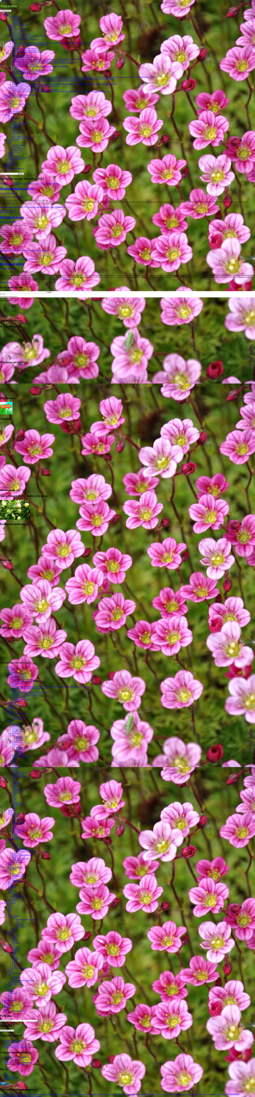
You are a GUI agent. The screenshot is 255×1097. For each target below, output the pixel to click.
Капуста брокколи (18, 774)
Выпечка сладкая (14, 156)
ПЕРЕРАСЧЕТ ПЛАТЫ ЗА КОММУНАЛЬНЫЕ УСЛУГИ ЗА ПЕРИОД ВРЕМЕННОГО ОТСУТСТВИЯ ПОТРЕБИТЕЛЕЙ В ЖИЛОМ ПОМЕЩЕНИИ (64, 84)
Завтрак (10, 711)
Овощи (37, 183)
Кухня (10, 102)
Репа (13, 796)
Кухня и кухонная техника (21, 104)
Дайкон (14, 937)
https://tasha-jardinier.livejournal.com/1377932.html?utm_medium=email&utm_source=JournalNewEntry (33, 207)
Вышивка (11, 991)
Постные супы (17, 731)
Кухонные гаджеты (18, 876)
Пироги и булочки (14, 152)
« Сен (2, 315)
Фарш (14, 762)
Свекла (14, 797)
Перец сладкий (17, 789)
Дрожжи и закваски (18, 145)
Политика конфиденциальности (15, 97)
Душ (9, 889)
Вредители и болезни (19, 968)
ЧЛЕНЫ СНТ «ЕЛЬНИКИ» (17, 677)
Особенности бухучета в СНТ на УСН (25, 57)
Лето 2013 (15, 21)
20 (11, 309)
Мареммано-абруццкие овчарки (27, 919)
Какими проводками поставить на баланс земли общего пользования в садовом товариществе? (44, 63)
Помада (14, 835)
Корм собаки (20, 926)
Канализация (12, 900)
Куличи (14, 828)
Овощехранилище (18, 896)
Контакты (7, 166)
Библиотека (12, 885)
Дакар (18, 923)
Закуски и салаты (14, 118)
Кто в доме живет (14, 111)
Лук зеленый (16, 781)
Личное (6, 1002)
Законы (10, 706)
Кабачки (15, 769)
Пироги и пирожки (18, 830)
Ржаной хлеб (16, 857)
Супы (10, 120)
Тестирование (16, 880)
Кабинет (11, 883)
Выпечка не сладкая (15, 839)
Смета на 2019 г (17, 32)
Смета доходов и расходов (17, 30)
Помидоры (15, 792)
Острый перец (17, 790)
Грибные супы (17, 729)
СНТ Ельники (13, 668)
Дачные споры (13, 68)
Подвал (10, 100)
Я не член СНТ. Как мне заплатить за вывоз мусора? (30, 45)
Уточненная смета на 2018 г (21, 34)
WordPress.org (8, 1079)
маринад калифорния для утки (14, 1046)
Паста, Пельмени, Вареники (21, 756)
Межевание (12, 703)
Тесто (10, 840)
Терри (6, 1061)
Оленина (19, 751)
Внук (10, 905)
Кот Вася (15, 928)
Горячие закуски (17, 719)
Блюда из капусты (6, 183)
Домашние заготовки (15, 159)
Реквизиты (11, 93)
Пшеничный (16, 147)
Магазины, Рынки (10, 1000)
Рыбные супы (16, 125)
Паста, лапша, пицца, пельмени (22, 138)
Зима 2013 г (16, 18)
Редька (14, 794)
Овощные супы (17, 728)
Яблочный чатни (12, 263)
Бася (17, 921)
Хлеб (9, 143)
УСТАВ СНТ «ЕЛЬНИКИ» (17, 28)
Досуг (6, 987)
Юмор (6, 1009)
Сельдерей (15, 959)
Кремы (14, 826)
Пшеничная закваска (23, 849)
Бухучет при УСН (18, 82)
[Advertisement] (60, 344)
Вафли (14, 821)
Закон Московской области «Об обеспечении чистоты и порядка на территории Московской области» (46, 80)
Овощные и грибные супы (21, 123)
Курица (14, 131)
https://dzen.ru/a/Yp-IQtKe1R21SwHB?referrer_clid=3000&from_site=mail (24, 250)
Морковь (15, 785)
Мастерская (16, 894)
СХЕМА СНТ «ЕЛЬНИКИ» (17, 25)
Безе (13, 817)
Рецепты (7, 114)
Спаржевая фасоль (18, 805)
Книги (10, 996)
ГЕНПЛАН (12, 27)
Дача (5, 98)
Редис (14, 953)
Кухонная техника (18, 875)
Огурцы (14, 950)
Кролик (18, 749)
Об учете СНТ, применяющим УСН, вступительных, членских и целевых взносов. (40, 66)
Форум (6, 170)
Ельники (7, 14)
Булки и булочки (17, 819)
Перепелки (19, 753)
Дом (5, 871)
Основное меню (5, 11)
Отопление (12, 901)
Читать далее (68, 279)
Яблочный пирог (12, 217)
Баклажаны (16, 767)
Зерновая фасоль (17, 803)
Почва (10, 986)
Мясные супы (16, 122)
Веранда (11, 891)
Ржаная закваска (21, 848)
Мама (10, 907)
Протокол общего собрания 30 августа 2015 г (27, 52)
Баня (9, 109)
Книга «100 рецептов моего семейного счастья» (20, 95)
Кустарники (16, 977)
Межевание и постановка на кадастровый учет (24, 88)
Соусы (10, 141)
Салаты (10, 720)
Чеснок (14, 806)
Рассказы (7, 1004)
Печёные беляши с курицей (13, 1040)
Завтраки (11, 116)
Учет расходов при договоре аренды (24, 64)
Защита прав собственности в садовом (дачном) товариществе (33, 70)
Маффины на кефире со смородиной (16, 1047)
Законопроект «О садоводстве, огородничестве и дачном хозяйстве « (35, 86)
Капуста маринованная (8, 210)
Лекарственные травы (15, 984)
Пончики (15, 837)
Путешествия (8, 1005)
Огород (10, 106)
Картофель (15, 778)
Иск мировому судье (19, 683)
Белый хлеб (16, 853)
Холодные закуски (18, 717)
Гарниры (11, 810)
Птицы (14, 930)
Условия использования (16, 168)
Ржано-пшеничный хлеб (20, 858)
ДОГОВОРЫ (12, 41)
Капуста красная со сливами (13, 197)
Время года (17, 183)
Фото (10, 998)
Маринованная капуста (17, 188)
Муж (9, 909)
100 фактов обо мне (10, 165)
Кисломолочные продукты (17, 157)
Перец (14, 787)
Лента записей (9, 1076)
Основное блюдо (13, 733)
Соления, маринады (52, 183)
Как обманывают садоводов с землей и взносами (28, 71)
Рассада (10, 971)
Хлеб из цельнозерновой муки (22, 855)
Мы (9, 914)
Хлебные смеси (17, 150)
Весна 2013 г (16, 20)
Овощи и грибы (13, 140)
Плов (14, 760)
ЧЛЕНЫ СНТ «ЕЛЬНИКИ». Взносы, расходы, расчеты (27, 36)
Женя (10, 910)
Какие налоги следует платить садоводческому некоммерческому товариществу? (39, 61)
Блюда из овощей (18, 754)
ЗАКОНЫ (11, 75)
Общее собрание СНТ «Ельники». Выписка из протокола (31, 692)
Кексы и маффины (18, 823)
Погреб (14, 898)
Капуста (24, 183)
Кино (10, 995)
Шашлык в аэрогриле (11, 1042)
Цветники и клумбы (15, 982)
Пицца (14, 758)
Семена (10, 969)
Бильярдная (12, 887)
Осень (43, 183)
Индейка (19, 747)
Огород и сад (8, 932)
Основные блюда (14, 127)
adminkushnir (12, 193)
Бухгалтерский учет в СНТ (21, 55)
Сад (9, 107)
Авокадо (15, 765)
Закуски (10, 715)
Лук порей (15, 783)
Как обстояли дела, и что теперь (23, 37)
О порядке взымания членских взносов (25, 39)
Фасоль (14, 801)
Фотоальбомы (12, 16)
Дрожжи (15, 844)
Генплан (11, 670)
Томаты (14, 961)
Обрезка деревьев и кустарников (23, 980)
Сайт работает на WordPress (31, 1096)
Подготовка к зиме (14, 973)
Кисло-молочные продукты (17, 713)
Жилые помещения (14, 882)
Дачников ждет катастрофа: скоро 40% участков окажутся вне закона (35, 89)
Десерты (11, 154)
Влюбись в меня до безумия (13, 1044)
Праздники (12, 161)
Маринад (31, 183)
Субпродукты (16, 132)
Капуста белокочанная (19, 772)
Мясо (14, 129)
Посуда (14, 878)
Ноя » (7, 315)
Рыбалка (11, 989)
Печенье (15, 833)
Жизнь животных (14, 113)
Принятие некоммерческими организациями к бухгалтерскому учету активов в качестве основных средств (48, 59)
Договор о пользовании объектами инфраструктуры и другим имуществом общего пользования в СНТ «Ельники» (51, 43)
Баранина (19, 738)
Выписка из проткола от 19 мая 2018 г (25, 48)
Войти (6, 1074)
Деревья (14, 978)
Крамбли (15, 824)
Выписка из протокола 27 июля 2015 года (26, 50)
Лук (13, 780)
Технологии (12, 869)
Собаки (14, 918)
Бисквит (15, 815)
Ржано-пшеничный (18, 149)
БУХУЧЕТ (11, 54)
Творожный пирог (25, 1062)
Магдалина (19, 925)
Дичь (13, 134)
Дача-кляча (8, 5)
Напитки (11, 163)
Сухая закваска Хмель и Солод (26, 851)
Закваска (15, 846)
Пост (9, 866)
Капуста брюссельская (19, 776)
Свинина (19, 740)
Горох (14, 808)
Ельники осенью (17, 23)
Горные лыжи (12, 993)
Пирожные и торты (18, 832)
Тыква (14, 799)
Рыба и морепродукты (19, 136)
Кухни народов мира (15, 867)
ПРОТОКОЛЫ (13, 46)
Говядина (19, 737)
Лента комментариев (11, 1077)
